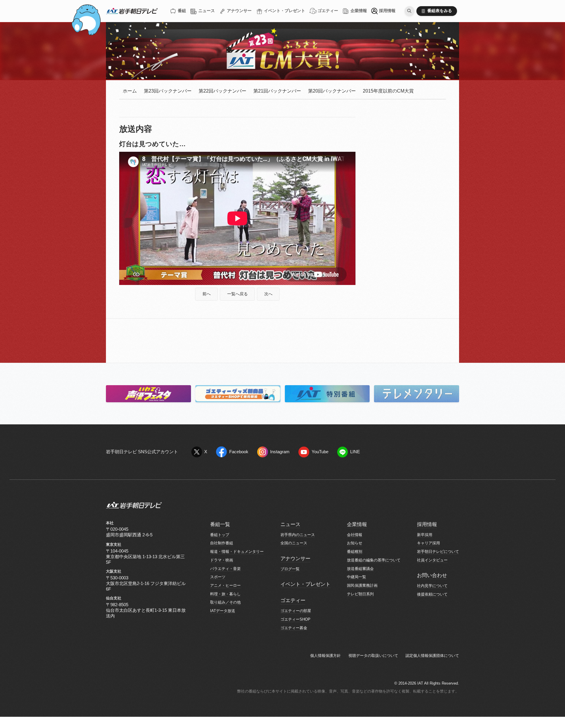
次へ (268, 294)
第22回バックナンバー (222, 90)
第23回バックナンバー (168, 90)
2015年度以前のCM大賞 (388, 90)
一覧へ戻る (237, 294)
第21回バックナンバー (277, 90)
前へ (206, 294)
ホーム (130, 90)
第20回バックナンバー (332, 90)
